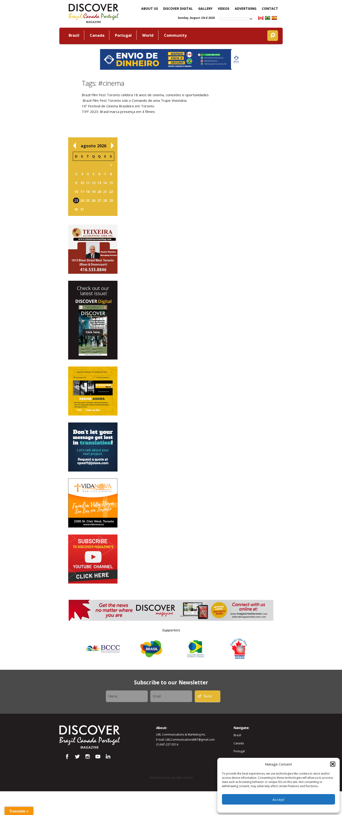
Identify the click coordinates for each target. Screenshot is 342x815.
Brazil (74, 35)
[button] (332, 764)
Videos (223, 8)
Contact (270, 8)
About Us (149, 8)
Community (175, 35)
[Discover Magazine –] (93, 12)
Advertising (245, 8)
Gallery (205, 8)
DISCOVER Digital (178, 8)
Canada (97, 35)
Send (207, 696)
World (148, 35)
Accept (278, 799)
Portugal (123, 35)
